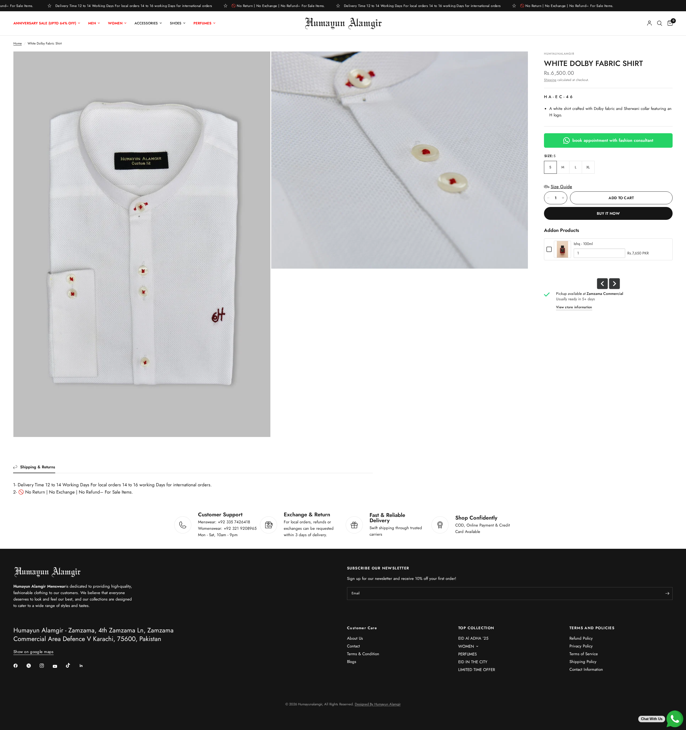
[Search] (659, 23)
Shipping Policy (582, 662)
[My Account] (649, 23)
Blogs (351, 662)
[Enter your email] (667, 593)
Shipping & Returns (37, 467)
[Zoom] (259, 63)
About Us (355, 638)
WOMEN (466, 646)
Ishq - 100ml (583, 243)
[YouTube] (59, 666)
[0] (669, 23)
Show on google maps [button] (33, 652)
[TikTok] (72, 665)
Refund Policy (581, 638)
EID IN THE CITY (472, 662)
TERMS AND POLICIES (591, 628)
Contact (353, 646)
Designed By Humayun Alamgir (378, 704)
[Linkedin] (85, 666)
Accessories (146, 23)
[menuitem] (48, 23)
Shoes (175, 23)
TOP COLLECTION (476, 628)
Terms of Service (583, 654)
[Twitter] (32, 666)
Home (17, 43)
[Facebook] (19, 666)
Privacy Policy (581, 646)
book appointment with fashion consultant (612, 140)
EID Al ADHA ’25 (473, 638)
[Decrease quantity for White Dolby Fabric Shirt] (548, 198)
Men (92, 23)
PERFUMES (467, 654)
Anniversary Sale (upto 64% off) (44, 23)
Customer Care (362, 628)
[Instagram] (45, 666)
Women (115, 23)
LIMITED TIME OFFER (476, 670)
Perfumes (202, 23)
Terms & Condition (363, 654)
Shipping (550, 79)
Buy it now (608, 213)
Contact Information (586, 669)
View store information (574, 307)
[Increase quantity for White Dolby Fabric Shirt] (563, 198)
